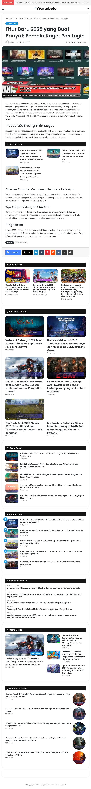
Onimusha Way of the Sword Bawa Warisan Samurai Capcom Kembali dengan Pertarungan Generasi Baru (35, 739)
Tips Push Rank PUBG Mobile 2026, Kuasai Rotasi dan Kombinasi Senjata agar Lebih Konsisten (23, 428)
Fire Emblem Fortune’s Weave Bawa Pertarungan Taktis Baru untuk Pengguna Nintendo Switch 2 (65, 428)
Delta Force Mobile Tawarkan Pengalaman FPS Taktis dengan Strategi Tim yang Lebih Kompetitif (72, 640)
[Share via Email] (64, 252)
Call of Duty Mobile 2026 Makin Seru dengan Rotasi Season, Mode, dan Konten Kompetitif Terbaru (23, 386)
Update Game (18, 18)
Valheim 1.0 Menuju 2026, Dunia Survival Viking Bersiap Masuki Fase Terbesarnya (24, 344)
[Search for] (88, 9)
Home (9, 18)
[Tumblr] (41, 252)
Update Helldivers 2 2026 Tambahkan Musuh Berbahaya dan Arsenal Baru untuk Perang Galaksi (66, 345)
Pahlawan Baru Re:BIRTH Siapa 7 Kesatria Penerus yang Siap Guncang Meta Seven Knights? (44, 288)
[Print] (70, 252)
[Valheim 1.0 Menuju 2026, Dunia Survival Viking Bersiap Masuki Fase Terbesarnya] (24, 326)
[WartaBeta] (45, 8)
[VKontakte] (58, 252)
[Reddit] (53, 252)
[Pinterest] (47, 252)
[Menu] (3, 9)
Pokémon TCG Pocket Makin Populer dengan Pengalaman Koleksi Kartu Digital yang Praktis (73, 655)
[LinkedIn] (36, 252)
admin (12, 42)
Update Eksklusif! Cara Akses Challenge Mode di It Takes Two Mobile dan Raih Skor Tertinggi (17, 288)
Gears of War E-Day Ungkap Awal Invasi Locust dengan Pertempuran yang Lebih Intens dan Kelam (66, 386)
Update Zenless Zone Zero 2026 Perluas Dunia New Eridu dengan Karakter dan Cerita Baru (73, 669)
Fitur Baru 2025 (21, 242)
